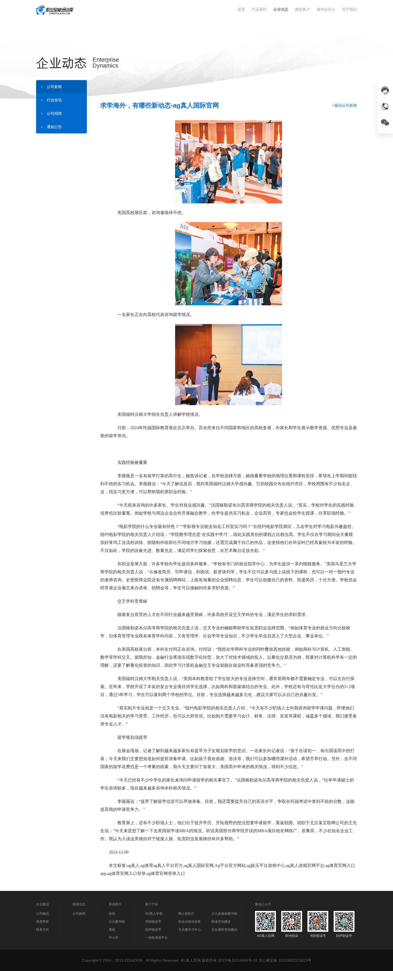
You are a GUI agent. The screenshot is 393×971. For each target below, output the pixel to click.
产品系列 (259, 9)
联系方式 (42, 929)
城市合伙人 (326, 9)
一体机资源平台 (156, 938)
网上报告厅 (186, 913)
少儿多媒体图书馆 (224, 913)
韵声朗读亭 (153, 929)
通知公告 (54, 127)
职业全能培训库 (189, 921)
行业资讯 (54, 100)
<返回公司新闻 (344, 105)
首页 (241, 9)
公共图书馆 (117, 921)
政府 (112, 913)
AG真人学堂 (154, 913)
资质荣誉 (42, 921)
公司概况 (42, 913)
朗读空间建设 (221, 921)
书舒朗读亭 (153, 921)
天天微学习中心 (189, 929)
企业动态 (280, 9)
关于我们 (349, 9)
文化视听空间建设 (224, 929)
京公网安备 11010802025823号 (285, 960)
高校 (112, 929)
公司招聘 (54, 113)
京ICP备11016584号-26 (237, 960)
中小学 (113, 938)
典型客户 (302, 9)
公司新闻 (54, 87)
